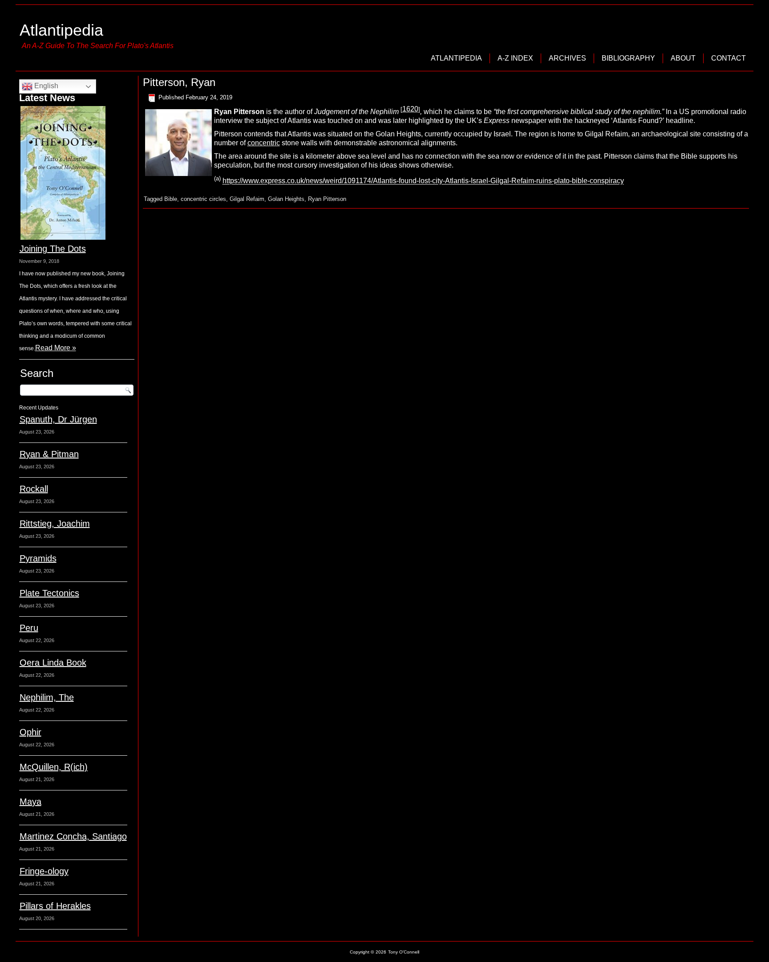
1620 (410, 109)
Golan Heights (286, 199)
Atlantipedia (61, 30)
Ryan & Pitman (49, 454)
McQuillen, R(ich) (54, 767)
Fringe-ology (44, 871)
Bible (170, 199)
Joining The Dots (53, 249)
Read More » (55, 348)
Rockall (34, 489)
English (45, 86)
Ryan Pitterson (327, 199)
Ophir (30, 732)
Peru (29, 628)
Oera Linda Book (53, 662)
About (683, 58)
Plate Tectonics (49, 593)
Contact (728, 58)
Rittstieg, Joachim (55, 523)
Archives (567, 58)
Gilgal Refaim (247, 199)
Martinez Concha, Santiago (73, 836)
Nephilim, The (47, 697)
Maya (30, 801)
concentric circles (203, 199)
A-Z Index (515, 58)
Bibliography (628, 58)
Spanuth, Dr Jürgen (58, 419)
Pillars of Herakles (55, 906)
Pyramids (38, 558)
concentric (263, 143)
